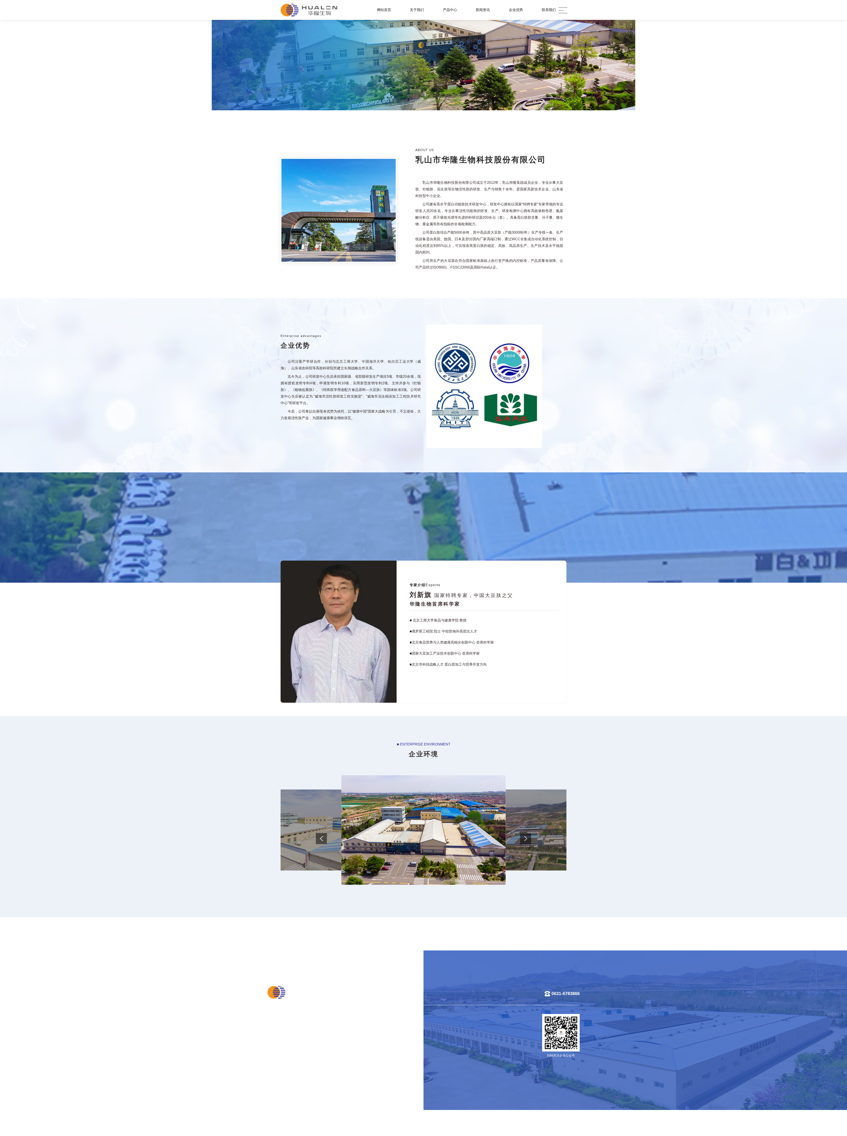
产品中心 (450, 10)
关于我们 (417, 10)
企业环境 (278, 1057)
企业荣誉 (278, 1064)
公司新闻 (345, 1028)
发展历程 (278, 1050)
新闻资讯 (483, 10)
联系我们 (549, 10)
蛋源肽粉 (311, 1028)
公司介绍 (278, 1028)
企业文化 (278, 1042)
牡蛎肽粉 (311, 1042)
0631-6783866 (565, 993)
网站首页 (384, 10)
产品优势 (378, 1028)
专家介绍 (278, 1035)
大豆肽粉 (311, 1035)
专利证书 (378, 1042)
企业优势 (516, 10)
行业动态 (345, 1035)
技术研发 (378, 1035)
